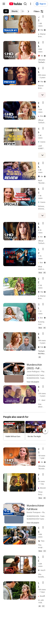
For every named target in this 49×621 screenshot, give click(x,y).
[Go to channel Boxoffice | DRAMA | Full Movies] (39, 318)
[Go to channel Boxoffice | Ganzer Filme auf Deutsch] (39, 596)
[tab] (6, 11)
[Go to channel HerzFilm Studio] (39, 570)
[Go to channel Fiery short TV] (39, 541)
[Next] (28, 11)
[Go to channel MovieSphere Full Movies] (39, 488)
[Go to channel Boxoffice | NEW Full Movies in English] (39, 262)
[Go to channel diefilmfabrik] (39, 176)
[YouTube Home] (15, 4)
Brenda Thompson (34, 512)
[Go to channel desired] (40, 400)
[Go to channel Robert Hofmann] (39, 347)
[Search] (25, 3)
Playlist (44, 372)
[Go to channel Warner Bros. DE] (39, 30)
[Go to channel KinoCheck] (39, 56)
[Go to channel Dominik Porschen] (39, 142)
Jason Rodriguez (33, 372)
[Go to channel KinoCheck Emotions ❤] (39, 116)
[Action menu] (43, 16)
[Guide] (3, 3)
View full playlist (33, 382)
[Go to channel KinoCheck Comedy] (39, 237)
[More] (42, 95)
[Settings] (30, 3)
